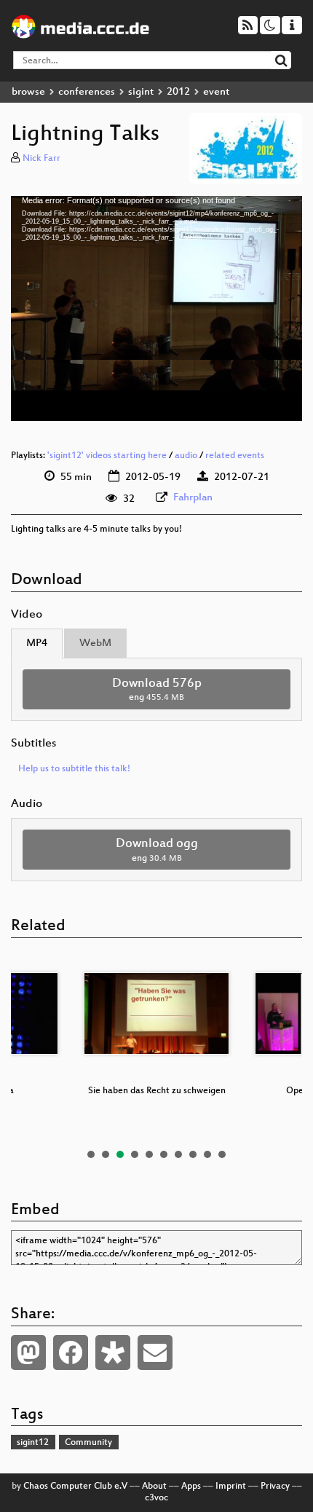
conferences (86, 92)
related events (234, 456)
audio (186, 456)
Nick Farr (41, 159)
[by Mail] (155, 1352)
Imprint (230, 1486)
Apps (191, 1486)
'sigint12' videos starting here (107, 456)
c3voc (156, 1498)
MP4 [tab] (36, 643)
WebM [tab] (95, 643)
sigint (141, 92)
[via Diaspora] (112, 1352)
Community (88, 1443)
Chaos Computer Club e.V (75, 1486)
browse (28, 92)
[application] (156, 309)
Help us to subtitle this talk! (74, 769)
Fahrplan (193, 498)
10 (222, 1154)
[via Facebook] (70, 1352)
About (154, 1486)
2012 (178, 92)
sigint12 (33, 1443)
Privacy (275, 1486)
